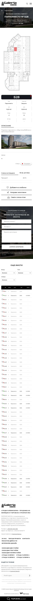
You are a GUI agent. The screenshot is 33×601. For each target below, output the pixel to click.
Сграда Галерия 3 (8, 557)
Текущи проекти (22, 20)
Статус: (3, 276)
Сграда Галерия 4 (23, 557)
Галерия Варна (10, 20)
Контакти (26, 538)
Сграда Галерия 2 (22, 555)
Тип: (18, 269)
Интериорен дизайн (9, 543)
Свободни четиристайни (11, 552)
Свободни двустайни (10, 548)
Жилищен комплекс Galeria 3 (14, 22)
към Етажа (8, 10)
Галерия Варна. (16, 534)
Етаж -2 (26, 22)
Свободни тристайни (10, 550)
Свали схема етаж (18, 197)
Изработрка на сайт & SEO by (11, 593)
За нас (4, 538)
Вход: (3, 269)
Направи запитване (18, 192)
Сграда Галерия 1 (8, 555)
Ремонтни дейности (9, 541)
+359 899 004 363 (12, 529)
